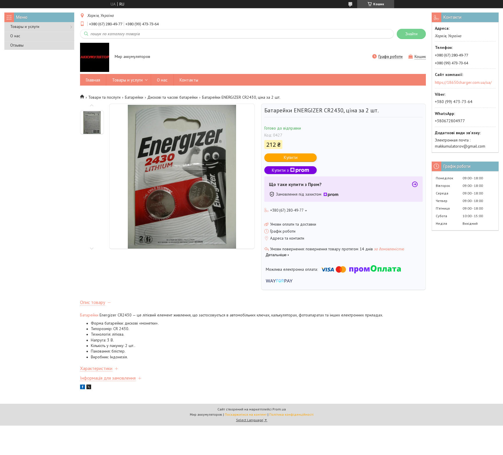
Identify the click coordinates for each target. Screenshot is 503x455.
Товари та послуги (104, 97)
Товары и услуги (24, 26)
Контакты (189, 80)
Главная (93, 80)
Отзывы (17, 45)
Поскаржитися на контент (246, 414)
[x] (88, 387)
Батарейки (134, 97)
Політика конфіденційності (291, 414)
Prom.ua (279, 409)
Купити (290, 157)
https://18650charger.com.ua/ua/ (463, 82)
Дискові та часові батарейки (172, 97)
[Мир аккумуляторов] (94, 57)
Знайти (411, 34)
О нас (15, 35)
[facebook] (82, 387)
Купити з (280, 170)
